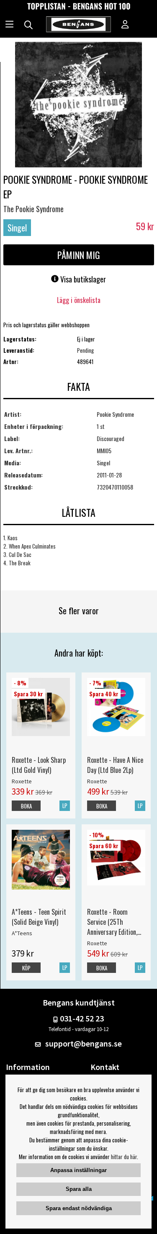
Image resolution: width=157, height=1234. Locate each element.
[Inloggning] (125, 25)
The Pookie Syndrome (33, 208)
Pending (85, 350)
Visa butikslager (82, 279)
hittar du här (124, 1156)
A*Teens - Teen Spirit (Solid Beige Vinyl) (39, 917)
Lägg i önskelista (78, 300)
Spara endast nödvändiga (79, 1208)
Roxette (22, 781)
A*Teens (22, 933)
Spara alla (79, 1189)
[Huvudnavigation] (9, 25)
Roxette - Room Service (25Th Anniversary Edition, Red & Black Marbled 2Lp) (114, 922)
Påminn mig (78, 255)
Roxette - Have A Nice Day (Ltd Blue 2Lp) (115, 765)
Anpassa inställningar (78, 1170)
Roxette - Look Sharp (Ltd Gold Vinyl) (39, 765)
